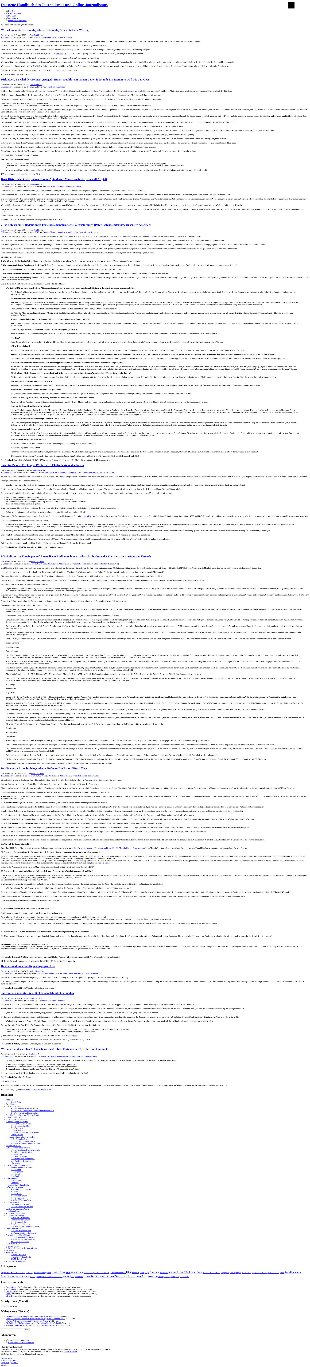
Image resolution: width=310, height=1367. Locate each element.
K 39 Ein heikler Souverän (21, 1189)
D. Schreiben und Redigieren (17, 1122)
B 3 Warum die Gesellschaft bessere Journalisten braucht (32, 1111)
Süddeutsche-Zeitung (110, 1276)
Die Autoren (13, 18)
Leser (200, 1272)
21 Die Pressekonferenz (20, 1139)
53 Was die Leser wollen (20, 1218)
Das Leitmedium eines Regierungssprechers (28, 966)
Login (3, 1365)
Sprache (89, 1276)
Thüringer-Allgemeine (142, 1276)
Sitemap (14, 1363)
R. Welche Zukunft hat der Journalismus (21, 1248)
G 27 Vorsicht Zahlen (19, 1156)
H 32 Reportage (17, 1172)
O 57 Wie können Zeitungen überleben (25, 1226)
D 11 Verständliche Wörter (21, 1124)
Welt (173, 1276)
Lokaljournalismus (82, 232)
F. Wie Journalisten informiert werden (20, 1137)
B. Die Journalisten (13, 1106)
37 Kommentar (16, 1180)
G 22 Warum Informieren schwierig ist (25, 1150)
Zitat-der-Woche (184, 1277)
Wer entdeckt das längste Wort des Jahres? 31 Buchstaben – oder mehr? (33, 1325)
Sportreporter (11, 1289)
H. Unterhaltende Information (17, 1165)
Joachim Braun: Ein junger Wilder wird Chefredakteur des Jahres (42, 465)
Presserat (32, 1277)
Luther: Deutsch (17, 1135)
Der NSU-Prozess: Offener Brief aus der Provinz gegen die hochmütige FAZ (35, 1319)
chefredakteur (59, 1272)
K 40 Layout (15, 1191)
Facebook (121, 1272)
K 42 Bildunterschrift (19, 1196)
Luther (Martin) (215, 1273)
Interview (164, 1272)
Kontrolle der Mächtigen (182, 1272)
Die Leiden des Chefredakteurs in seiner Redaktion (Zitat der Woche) (32, 1323)
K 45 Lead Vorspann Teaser (21, 1200)
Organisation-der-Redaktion (259, 1273)
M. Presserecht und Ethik (15, 1213)
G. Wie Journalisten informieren (18, 1148)
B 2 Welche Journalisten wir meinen (24, 1108)
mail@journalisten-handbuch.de (38, 1089)
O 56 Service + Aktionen (20, 1224)
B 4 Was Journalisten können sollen (24, 1113)
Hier (75, 1036)
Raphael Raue (6, 1358)
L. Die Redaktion (12, 1202)
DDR (68, 1272)
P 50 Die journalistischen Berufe (23, 1237)
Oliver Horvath (11, 1296)
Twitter (160, 1277)
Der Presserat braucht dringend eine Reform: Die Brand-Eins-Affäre (44, 768)
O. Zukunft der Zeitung (15, 1215)
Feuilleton (135, 1273)
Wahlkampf (167, 1277)
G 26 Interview (16, 1154)
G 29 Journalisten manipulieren (23, 1159)
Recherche (95, 232)
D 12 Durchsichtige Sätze (20, 1126)
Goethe (142, 1273)
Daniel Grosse (11, 1287)
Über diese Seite (14, 13)
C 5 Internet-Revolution (15, 1117)
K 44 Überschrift (17, 1198)
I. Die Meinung (12, 1178)
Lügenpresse (15, 1163)
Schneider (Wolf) (47, 1277)
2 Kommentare (6, 564)
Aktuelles (61, 87)
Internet (154, 1272)
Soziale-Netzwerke (57, 1277)
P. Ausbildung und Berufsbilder (18, 1235)
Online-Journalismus (91, 473)
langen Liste (87, 516)
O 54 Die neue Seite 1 (19, 1222)
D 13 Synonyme (17, 1128)
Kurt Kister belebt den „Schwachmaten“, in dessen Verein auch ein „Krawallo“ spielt (54, 179)
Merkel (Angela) (235, 1273)
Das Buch (12, 16)
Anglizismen (6, 1273)
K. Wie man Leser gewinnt (16, 1187)
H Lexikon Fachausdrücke (21, 1257)
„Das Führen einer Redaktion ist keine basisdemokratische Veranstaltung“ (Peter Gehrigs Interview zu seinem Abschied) (76, 224)
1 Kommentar (6, 37)
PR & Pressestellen (74, 564)
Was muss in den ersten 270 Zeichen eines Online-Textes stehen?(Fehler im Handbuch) (54, 1049)
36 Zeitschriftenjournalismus (21, 1167)
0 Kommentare (6, 87)
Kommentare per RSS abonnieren (21, 1343)
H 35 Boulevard (17, 1176)
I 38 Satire (15, 1183)
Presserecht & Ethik (107, 473)
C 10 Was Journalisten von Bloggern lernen (22, 1115)
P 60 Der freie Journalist (20, 1242)
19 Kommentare (7, 776)
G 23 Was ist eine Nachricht (21, 1152)
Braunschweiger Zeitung (25, 1273)
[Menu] (291, 5)
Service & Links (12, 1252)
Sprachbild (79, 1277)
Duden (114, 1273)
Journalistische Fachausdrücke (68, 1056)
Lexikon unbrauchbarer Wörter (18, 1209)
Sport (72, 1277)
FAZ (129, 1272)
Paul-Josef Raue (36, 35)
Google (147, 1273)
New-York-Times (246, 1273)
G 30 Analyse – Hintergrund (21, 1161)
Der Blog (11, 11)
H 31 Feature (16, 1170)
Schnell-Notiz (16, 1102)
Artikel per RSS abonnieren (18, 1340)
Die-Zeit (106, 1273)
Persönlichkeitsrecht (273, 1273)
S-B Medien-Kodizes (19, 1259)
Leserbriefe (206, 1273)
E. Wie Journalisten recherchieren (23, 1233)
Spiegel (67, 1276)
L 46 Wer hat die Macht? (20, 1204)
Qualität (39, 1277)
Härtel (8, 1294)
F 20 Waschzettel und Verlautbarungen (25, 1143)
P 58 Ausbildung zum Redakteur (23, 1239)
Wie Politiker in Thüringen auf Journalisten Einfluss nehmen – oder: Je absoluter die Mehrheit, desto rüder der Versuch (76, 556)
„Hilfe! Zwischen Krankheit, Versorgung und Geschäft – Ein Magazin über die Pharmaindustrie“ (109, 848)
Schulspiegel (61, 54)
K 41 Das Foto (16, 1194)
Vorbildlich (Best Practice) (109, 564)
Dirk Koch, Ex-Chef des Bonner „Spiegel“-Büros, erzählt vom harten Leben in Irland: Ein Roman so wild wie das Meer (75, 79)
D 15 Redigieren (17, 1130)
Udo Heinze (10, 1292)
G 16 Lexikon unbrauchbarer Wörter (25, 1132)
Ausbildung (70, 232)
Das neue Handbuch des (54, 5)
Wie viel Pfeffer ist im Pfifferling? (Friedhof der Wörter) (27, 1321)
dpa (111, 1273)
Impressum (5, 1363)
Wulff (177, 1277)
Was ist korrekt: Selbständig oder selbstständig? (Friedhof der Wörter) (45, 30)
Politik (282, 1273)
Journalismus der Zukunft (20, 1220)
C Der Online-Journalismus (16, 1119)
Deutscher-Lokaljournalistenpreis (93, 1273)
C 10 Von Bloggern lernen (21, 1231)
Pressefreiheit (22, 1276)
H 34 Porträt (15, 1174)
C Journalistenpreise (18, 1255)
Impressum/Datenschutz (17, 21)
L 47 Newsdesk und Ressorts (22, 1207)
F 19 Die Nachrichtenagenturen (23, 1141)
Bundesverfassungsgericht (42, 1273)
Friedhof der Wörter (64, 37)
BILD (14, 1272)
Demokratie (77, 1272)
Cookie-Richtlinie (70, 1352)
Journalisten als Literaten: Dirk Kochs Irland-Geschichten (37, 993)
